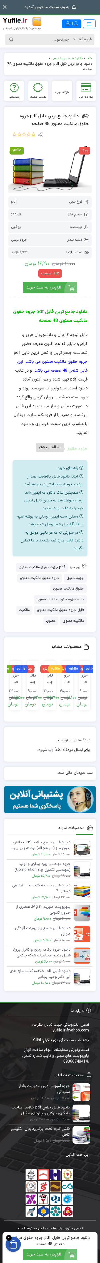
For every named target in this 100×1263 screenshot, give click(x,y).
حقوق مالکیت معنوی (68, 588)
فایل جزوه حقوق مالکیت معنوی (60, 610)
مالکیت (24, 610)
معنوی (51, 621)
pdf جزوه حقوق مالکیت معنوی (42, 567)
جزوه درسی (19, 240)
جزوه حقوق (75, 578)
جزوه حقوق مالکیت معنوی (39, 578)
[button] (4, 7)
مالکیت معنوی (73, 621)
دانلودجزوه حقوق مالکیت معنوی (60, 599)
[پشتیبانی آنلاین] (50, 800)
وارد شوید (46, 750)
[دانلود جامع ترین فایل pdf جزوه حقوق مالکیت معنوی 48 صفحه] (50, 169)
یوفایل (16, 227)
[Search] (11, 39)
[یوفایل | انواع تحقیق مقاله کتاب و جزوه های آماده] (22, 23)
